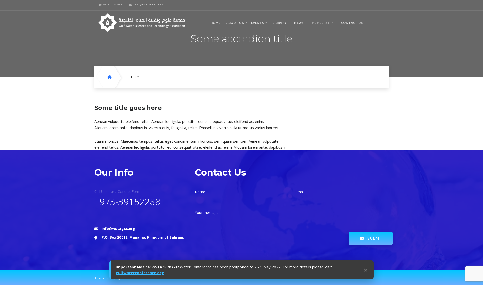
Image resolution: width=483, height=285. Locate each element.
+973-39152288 (127, 202)
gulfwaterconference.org (140, 272)
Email (300, 192)
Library (280, 22)
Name (200, 192)
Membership (322, 22)
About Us (235, 22)
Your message (206, 212)
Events (257, 22)
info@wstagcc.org (118, 228)
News (299, 22)
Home (215, 22)
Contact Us (352, 22)
